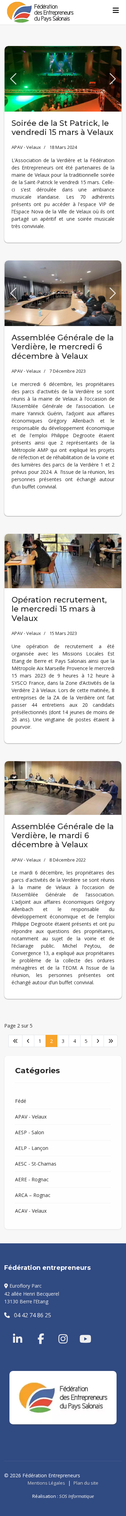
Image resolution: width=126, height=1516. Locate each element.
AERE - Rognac (32, 1179)
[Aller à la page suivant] (98, 1041)
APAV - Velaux (26, 147)
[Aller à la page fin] (111, 1041)
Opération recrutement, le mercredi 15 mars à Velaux (59, 609)
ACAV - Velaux (31, 1210)
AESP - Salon (29, 1132)
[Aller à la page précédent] (28, 1041)
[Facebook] (37, 1330)
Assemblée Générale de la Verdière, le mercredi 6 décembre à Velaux (63, 347)
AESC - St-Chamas (35, 1163)
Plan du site (86, 1483)
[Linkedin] (18, 1330)
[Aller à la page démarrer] (15, 1041)
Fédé (20, 1101)
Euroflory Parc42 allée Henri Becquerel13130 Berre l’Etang (31, 1293)
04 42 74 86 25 (30, 1315)
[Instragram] (58, 1330)
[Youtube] (79, 1330)
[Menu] (116, 10)
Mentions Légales (46, 1483)
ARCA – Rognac (32, 1195)
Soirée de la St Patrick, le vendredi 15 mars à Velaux (62, 128)
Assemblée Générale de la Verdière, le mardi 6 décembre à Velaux (63, 836)
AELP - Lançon (31, 1148)
